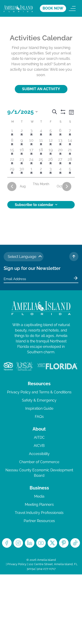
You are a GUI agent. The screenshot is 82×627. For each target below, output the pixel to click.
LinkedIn (29, 543)
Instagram (18, 543)
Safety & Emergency (39, 400)
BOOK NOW (53, 8)
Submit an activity (41, 89)
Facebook (7, 543)
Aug (23, 186)
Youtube (41, 543)
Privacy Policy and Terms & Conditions (39, 392)
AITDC (39, 437)
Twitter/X (52, 543)
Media (39, 496)
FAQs (39, 416)
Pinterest (64, 543)
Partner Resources (39, 521)
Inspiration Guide (39, 408)
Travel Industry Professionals (39, 513)
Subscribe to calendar (34, 205)
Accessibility (39, 454)
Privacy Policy (16, 564)
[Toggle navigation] (72, 8)
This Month (41, 184)
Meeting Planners (39, 504)
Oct (59, 186)
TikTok (75, 543)
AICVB (39, 445)
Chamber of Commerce (39, 462)
